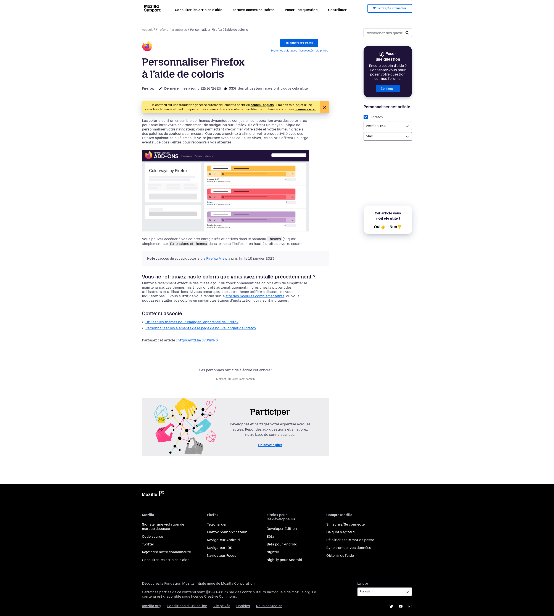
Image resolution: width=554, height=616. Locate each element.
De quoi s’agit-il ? (340, 532)
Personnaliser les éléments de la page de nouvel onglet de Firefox (200, 328)
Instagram (410, 606)
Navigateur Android (223, 540)
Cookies (243, 606)
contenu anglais (262, 105)
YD (229, 379)
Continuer (388, 88)
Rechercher (407, 32)
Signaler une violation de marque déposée (163, 526)
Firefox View (216, 258)
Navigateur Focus (221, 555)
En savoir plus (270, 445)
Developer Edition (282, 529)
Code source (152, 536)
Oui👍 (379, 227)
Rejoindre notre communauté (166, 552)
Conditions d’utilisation (187, 606)
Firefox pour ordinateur (227, 532)
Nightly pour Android (284, 560)
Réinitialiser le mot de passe (350, 540)
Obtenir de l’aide (340, 555)
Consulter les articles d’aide (198, 10)
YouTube (401, 606)
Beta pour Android (282, 544)
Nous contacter (269, 606)
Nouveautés (306, 50)
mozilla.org (151, 606)
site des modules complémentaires (254, 296)
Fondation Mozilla (179, 583)
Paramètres (178, 30)
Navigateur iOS (219, 548)
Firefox (161, 30)
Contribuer (337, 10)
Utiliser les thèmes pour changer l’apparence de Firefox (191, 322)
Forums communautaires (253, 10)
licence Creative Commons (213, 596)
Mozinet (221, 379)
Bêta (270, 536)
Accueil (147, 30)
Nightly (273, 552)
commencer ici (305, 109)
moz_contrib (247, 379)
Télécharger (217, 524)
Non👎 (396, 227)
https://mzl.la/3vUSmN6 (198, 340)
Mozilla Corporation (238, 583)
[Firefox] (147, 47)
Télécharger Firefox (299, 43)
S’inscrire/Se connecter (389, 8)
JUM (235, 379)
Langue (362, 583)
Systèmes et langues (284, 50)
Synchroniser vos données (348, 548)
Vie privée (322, 50)
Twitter (148, 544)
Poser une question (301, 10)
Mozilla (153, 494)
